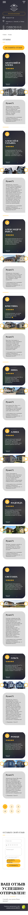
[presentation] (26, 92)
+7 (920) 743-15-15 (13, 27)
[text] (17, 845)
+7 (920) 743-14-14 (13, 29)
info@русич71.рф (10, 17)
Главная (4, 34)
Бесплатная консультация (14, 13)
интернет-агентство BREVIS (13, 907)
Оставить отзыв (13, 48)
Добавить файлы (11, 861)
